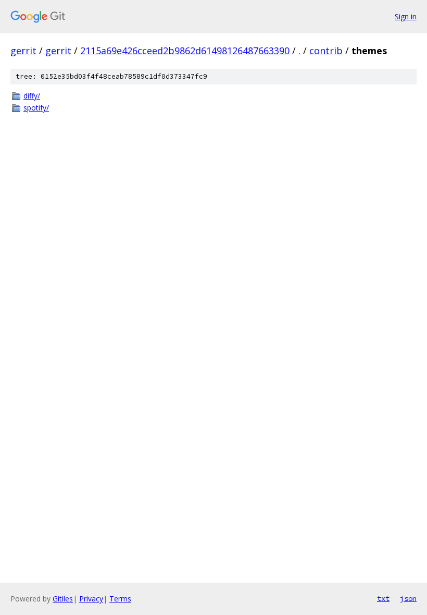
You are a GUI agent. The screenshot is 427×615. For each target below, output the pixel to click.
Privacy (91, 599)
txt (383, 598)
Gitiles (63, 599)
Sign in (406, 16)
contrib (326, 50)
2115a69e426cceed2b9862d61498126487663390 (185, 50)
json (408, 598)
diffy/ (31, 96)
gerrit (23, 50)
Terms (120, 599)
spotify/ (36, 108)
